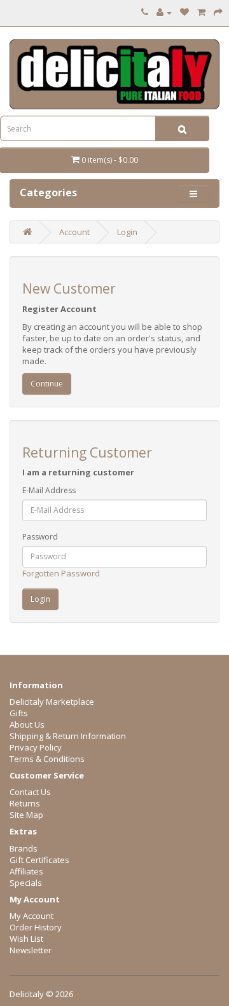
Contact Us (30, 792)
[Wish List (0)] (184, 12)
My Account (31, 915)
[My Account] (164, 12)
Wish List (26, 938)
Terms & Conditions (47, 759)
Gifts (19, 713)
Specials (26, 882)
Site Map (26, 814)
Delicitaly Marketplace (52, 701)
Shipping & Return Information (68, 736)
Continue (47, 383)
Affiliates (26, 871)
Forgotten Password (61, 573)
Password (40, 536)
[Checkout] (218, 12)
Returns (25, 803)
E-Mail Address (49, 490)
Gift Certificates (39, 860)
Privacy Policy (36, 747)
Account (74, 232)
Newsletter (31, 950)
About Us (27, 724)
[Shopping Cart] (201, 12)
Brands (24, 848)
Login (127, 232)
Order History (36, 927)
